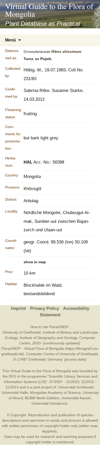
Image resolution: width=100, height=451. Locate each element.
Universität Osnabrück (49, 403)
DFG (12, 376)
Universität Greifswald (76, 387)
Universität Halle (15, 392)
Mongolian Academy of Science (55, 392)
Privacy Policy (44, 308)
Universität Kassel (76, 398)
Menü (10, 40)
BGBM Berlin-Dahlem (42, 398)
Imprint (18, 308)
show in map (35, 262)
